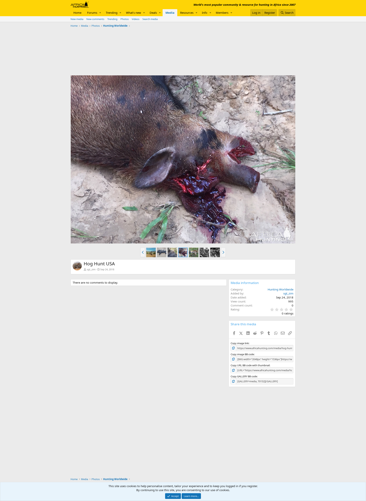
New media (77, 19)
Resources (186, 12)
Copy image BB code (242, 354)
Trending (111, 12)
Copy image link (240, 343)
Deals (153, 12)
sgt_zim (91, 269)
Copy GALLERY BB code (244, 376)
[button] (100, 12)
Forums (92, 12)
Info (204, 12)
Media (169, 12)
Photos (124, 19)
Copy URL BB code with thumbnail (250, 365)
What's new (133, 12)
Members (222, 12)
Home (77, 12)
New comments (95, 19)
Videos (135, 19)
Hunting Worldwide (280, 289)
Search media (150, 19)
